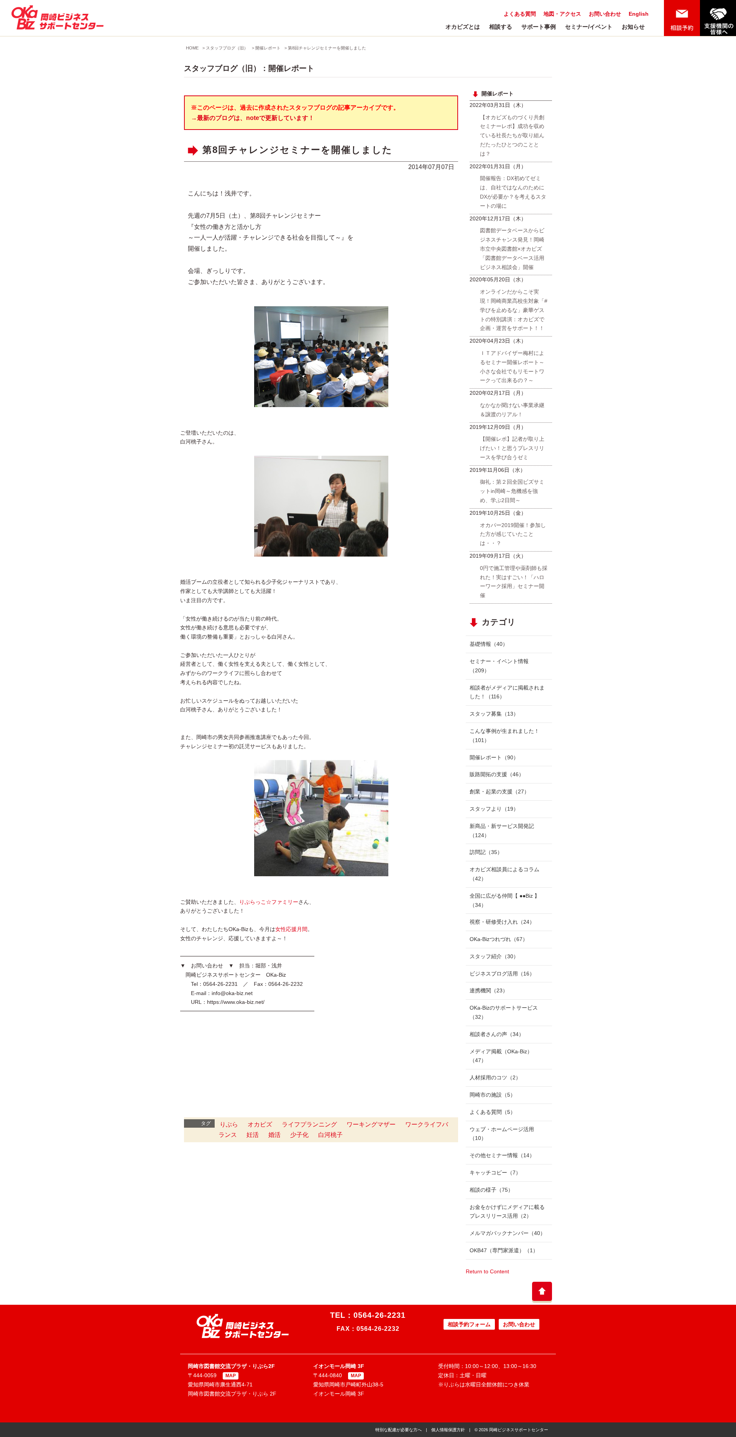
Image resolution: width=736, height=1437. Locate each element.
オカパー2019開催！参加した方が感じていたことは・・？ (513, 534)
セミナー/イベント (589, 26)
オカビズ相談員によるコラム (504, 874)
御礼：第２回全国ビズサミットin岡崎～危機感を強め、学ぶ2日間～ (512, 491)
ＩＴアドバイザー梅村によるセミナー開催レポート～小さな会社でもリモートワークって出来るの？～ (512, 366)
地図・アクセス (562, 14)
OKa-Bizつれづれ (499, 939)
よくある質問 (520, 14)
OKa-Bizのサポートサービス (504, 1012)
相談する (500, 26)
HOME (192, 48)
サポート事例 (538, 26)
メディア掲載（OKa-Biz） (501, 1056)
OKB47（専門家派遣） (504, 1250)
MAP (230, 1375)
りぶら (229, 1124)
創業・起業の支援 (499, 791)
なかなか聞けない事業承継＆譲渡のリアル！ (512, 409)
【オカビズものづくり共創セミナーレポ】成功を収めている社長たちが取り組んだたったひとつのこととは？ (512, 135)
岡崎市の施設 (493, 1095)
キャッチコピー (495, 1172)
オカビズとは (462, 26)
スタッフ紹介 (494, 956)
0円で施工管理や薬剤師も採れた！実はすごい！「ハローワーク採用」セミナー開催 (513, 581)
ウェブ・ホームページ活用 (502, 1133)
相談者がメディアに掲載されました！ (507, 692)
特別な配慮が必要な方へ (398, 1429)
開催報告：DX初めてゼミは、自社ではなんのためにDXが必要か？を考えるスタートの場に (513, 192)
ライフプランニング (309, 1124)
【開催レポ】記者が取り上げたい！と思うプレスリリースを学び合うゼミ (512, 448)
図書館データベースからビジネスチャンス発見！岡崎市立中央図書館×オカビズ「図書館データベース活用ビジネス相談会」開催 (512, 248)
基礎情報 (489, 644)
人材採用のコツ (495, 1077)
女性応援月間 (291, 929)
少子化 (299, 1135)
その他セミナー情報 (502, 1155)
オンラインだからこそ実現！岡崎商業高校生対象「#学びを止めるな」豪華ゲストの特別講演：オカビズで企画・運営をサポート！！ (513, 310)
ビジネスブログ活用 (502, 974)
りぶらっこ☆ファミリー (268, 902)
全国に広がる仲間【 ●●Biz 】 (505, 900)
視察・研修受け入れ (502, 922)
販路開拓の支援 (497, 774)
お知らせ (633, 26)
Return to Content (487, 1271)
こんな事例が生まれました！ (504, 735)
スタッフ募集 (494, 714)
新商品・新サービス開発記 (502, 830)
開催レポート (268, 48)
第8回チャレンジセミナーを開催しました (327, 48)
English (639, 14)
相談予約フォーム (469, 1324)
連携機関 (489, 990)
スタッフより (494, 809)
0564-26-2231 (379, 1315)
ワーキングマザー (371, 1124)
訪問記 (486, 852)
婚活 (274, 1135)
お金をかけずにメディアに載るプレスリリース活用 (507, 1211)
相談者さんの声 (497, 1034)
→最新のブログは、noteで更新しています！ (252, 118)
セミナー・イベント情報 (499, 665)
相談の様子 (491, 1190)
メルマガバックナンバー (507, 1233)
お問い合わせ (605, 14)
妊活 (252, 1135)
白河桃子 (330, 1135)
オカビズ (260, 1124)
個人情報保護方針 (448, 1429)
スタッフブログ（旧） (227, 48)
